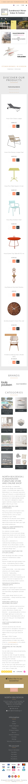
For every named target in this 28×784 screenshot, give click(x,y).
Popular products (14, 92)
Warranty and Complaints (14, 741)
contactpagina (12, 642)
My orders (14, 752)
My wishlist (14, 756)
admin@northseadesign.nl (15, 710)
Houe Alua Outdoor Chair (14, 219)
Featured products (14, 87)
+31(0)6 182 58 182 (15, 706)
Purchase (14, 736)
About (14, 721)
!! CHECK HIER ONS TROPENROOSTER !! (13, 1)
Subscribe (14, 689)
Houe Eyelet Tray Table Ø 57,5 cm (14, 253)
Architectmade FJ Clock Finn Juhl (14, 321)
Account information (14, 750)
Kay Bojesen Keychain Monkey (14, 287)
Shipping (14, 728)
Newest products (14, 89)
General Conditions (14, 734)
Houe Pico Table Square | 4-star (14, 186)
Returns (14, 732)
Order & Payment (14, 725)
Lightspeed (7, 781)
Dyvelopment (20, 781)
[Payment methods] (3, 764)
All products (14, 758)
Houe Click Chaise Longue (14, 118)
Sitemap (14, 739)
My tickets (14, 754)
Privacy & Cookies (14, 730)
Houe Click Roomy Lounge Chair (14, 152)
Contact (14, 723)
